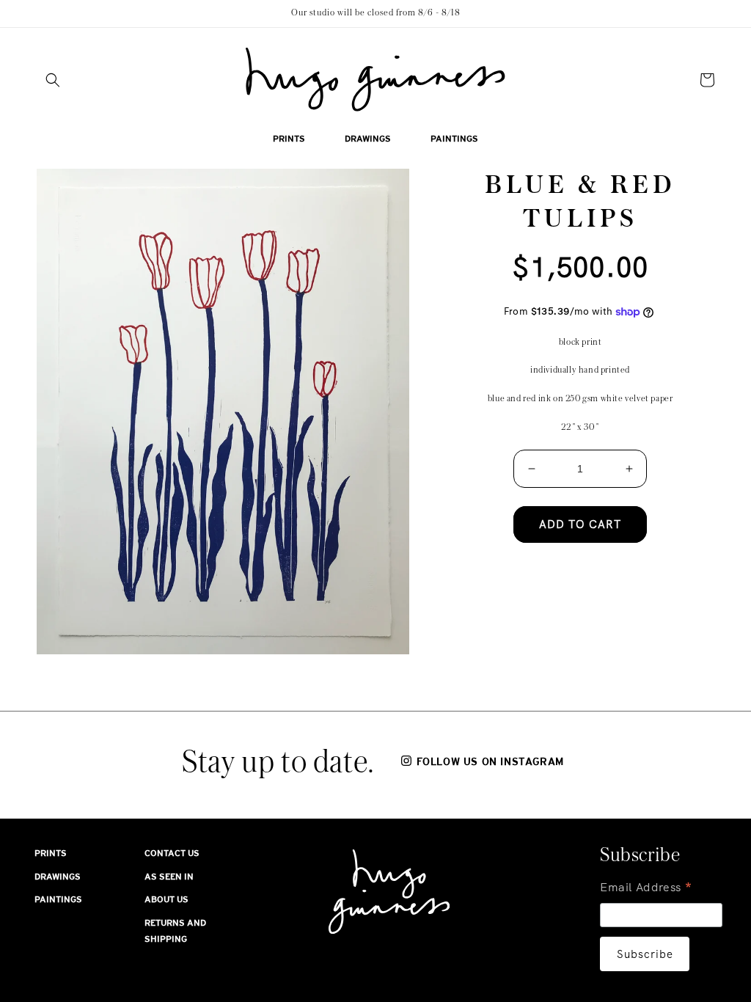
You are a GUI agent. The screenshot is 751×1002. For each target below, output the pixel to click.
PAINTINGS (58, 899)
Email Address (646, 888)
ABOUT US (166, 899)
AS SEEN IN (169, 876)
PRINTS (50, 853)
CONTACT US (171, 853)
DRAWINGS (57, 876)
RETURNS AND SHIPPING (175, 931)
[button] (53, 80)
